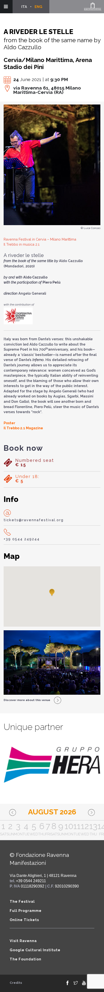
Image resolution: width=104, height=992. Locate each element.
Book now (23, 448)
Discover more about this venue (27, 700)
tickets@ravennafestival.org (34, 520)
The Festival (22, 901)
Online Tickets (24, 920)
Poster (9, 423)
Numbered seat (34, 462)
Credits (16, 983)
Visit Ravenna (23, 941)
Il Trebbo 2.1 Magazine (23, 428)
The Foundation (25, 959)
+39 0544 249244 (22, 539)
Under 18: (27, 478)
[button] (52, 592)
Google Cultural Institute (35, 950)
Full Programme (26, 911)
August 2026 (52, 812)
